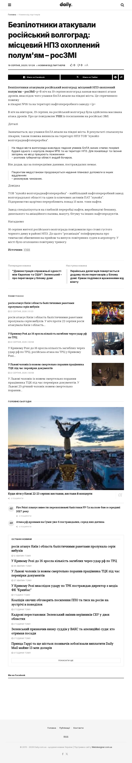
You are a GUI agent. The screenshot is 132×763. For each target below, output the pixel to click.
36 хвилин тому (22, 566)
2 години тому (22, 609)
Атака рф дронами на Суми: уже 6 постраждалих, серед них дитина (60, 522)
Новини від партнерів (29, 14)
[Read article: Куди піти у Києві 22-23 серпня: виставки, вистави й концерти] (66, 448)
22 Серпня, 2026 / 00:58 (22, 342)
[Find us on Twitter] (67, 754)
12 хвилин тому (22, 556)
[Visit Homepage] (66, 5)
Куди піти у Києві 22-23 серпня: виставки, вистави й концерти (50, 493)
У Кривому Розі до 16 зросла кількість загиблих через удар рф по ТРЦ (64, 561)
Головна (12, 14)
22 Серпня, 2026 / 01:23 (21, 311)
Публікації (64, 728)
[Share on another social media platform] (121, 77)
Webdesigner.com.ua (102, 747)
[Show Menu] (9, 5)
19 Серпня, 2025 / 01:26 (21, 65)
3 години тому (22, 653)
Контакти (78, 728)
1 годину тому (21, 595)
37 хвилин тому (22, 580)
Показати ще (66, 660)
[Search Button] (122, 5)
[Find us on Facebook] (62, 754)
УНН (27, 249)
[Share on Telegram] (115, 77)
